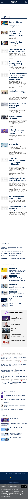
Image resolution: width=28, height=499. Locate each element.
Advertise (9, 475)
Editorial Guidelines (17, 473)
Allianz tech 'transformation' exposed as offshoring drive (11, 248)
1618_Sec (22, 374)
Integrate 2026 (14, 418)
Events (4, 415)
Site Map (21, 475)
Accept (23, 486)
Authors (23, 473)
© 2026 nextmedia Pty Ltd (17, 478)
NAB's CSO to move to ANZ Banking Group (12, 251)
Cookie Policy (20, 495)
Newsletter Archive (15, 475)
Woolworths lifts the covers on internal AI (12, 253)
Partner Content (8, 265)
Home (2, 13)
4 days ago (14, 371)
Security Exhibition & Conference (18, 424)
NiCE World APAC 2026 (16, 427)
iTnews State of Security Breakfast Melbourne (16, 434)
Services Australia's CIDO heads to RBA (11, 256)
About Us (10, 473)
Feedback (4, 475)
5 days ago (7, 377)
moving (7, 13)
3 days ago (14, 358)
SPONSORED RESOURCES (9, 388)
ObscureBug (20, 380)
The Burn (23, 369)
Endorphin (3, 355)
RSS (25, 475)
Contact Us (5, 473)
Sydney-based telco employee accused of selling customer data (13, 259)
